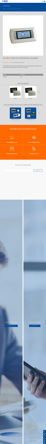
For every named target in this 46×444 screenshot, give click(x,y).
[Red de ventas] (44, 434)
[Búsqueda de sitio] (44, 431)
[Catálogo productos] (44, 437)
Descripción (6, 62)
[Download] (44, 439)
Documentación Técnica (17, 62)
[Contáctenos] (44, 442)
